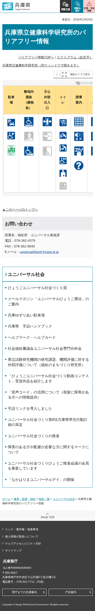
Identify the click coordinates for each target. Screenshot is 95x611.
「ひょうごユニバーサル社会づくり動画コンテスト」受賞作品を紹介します (48, 378)
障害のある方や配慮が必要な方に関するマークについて (48, 449)
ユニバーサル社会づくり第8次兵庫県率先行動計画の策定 (47, 422)
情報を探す (77, 9)
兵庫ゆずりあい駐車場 (26, 315)
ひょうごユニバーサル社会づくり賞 (37, 288)
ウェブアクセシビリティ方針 (23, 543)
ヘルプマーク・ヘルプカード (32, 337)
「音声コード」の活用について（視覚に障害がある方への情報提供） (48, 394)
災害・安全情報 (89, 9)
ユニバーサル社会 (26, 274)
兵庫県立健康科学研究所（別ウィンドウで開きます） (41, 65)
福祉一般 (44, 499)
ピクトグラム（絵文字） (75, 57)
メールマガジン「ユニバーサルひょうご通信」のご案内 (48, 301)
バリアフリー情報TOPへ (36, 57)
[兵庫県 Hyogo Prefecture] (16, 6)
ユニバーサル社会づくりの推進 (33, 436)
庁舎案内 (70, 592)
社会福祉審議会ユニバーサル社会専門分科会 (45, 348)
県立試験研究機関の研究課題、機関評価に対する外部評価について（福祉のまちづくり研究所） (48, 362)
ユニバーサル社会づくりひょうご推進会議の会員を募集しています (48, 465)
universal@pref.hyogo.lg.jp (39, 252)
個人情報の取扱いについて (21, 536)
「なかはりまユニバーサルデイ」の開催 (41, 480)
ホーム (6, 499)
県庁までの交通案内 (24, 592)
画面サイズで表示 (80, 74)
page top (47, 517)
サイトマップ (13, 550)
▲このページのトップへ (20, 209)
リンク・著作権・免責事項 (21, 529)
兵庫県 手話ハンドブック (30, 326)
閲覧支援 (65, 9)
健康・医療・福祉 (25, 499)
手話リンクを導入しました (30, 408)
